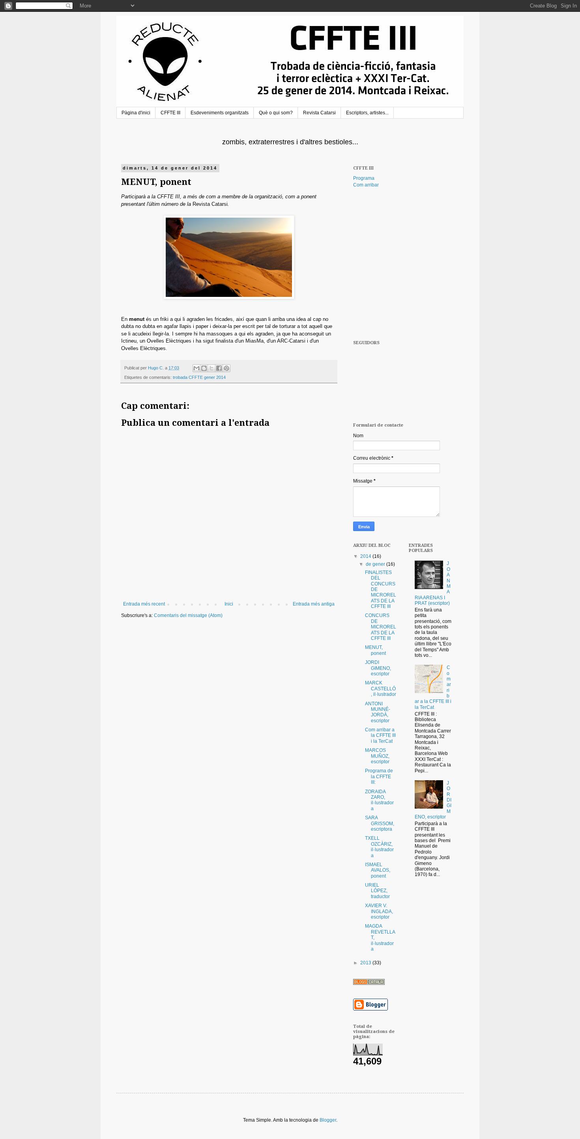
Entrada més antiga (314, 604)
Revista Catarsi (319, 113)
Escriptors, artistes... (367, 113)
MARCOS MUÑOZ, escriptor (377, 756)
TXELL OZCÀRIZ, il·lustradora (379, 846)
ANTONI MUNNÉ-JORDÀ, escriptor (377, 712)
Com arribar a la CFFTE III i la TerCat (380, 735)
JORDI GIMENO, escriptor (378, 668)
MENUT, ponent (375, 650)
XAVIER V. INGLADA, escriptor (379, 911)
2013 (366, 963)
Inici (229, 604)
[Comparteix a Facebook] (219, 368)
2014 (366, 556)
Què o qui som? (276, 113)
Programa (363, 178)
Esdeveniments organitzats (220, 113)
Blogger (328, 1120)
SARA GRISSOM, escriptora (379, 823)
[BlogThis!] (204, 368)
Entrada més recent (144, 604)
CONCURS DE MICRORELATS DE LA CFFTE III (380, 627)
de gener (376, 564)
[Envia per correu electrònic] (196, 368)
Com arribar (366, 185)
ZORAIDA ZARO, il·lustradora (379, 800)
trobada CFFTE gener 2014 (199, 377)
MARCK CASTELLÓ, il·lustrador (380, 688)
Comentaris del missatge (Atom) (188, 615)
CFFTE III (170, 113)
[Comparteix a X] (211, 368)
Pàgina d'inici (136, 113)
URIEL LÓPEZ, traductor (377, 890)
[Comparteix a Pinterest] (226, 368)
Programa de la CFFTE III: (379, 776)
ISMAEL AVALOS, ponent (377, 870)
